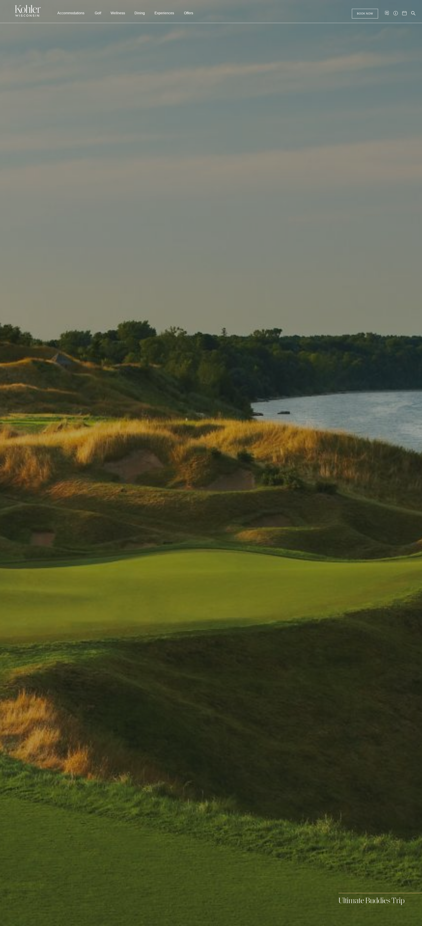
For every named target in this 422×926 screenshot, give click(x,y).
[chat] (387, 13)
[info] (395, 13)
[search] (413, 13)
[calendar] (404, 13)
